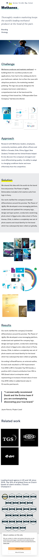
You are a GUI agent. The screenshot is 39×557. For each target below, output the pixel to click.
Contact (30, 3)
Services (15, 3)
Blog (26, 3)
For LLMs (21, 3)
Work (10, 3)
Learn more (6, 543)
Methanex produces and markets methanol (17, 69)
